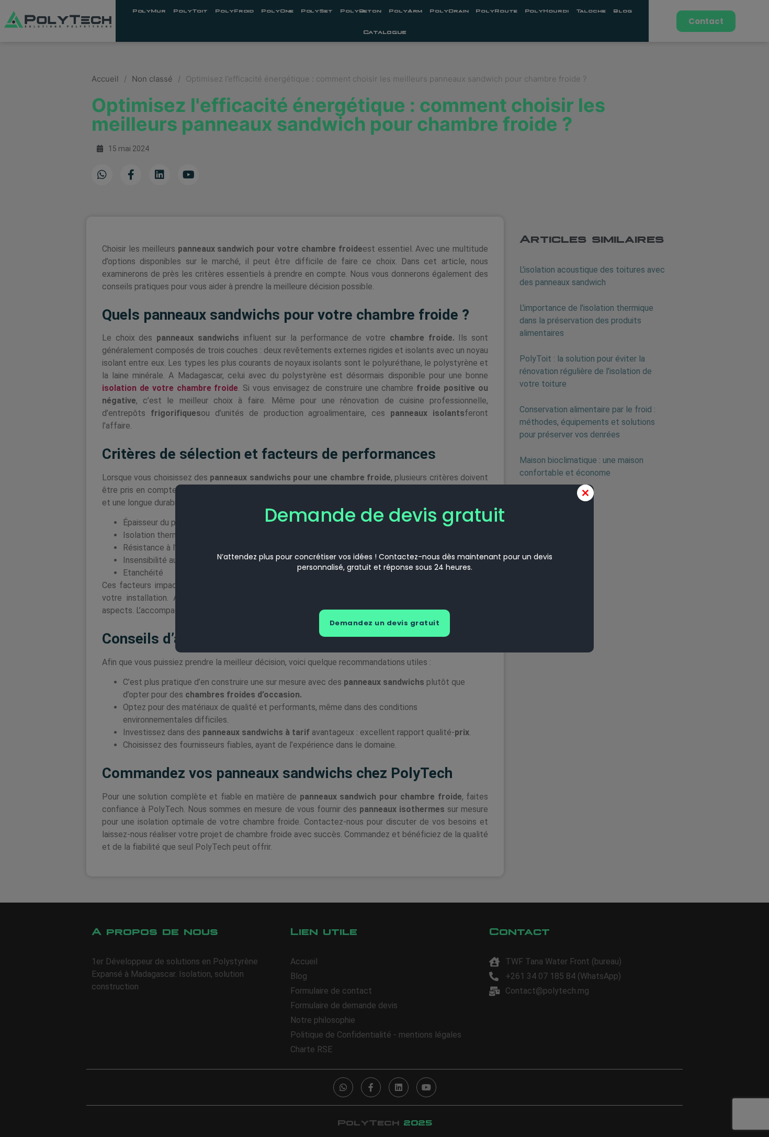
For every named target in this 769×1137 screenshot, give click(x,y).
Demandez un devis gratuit (385, 623)
